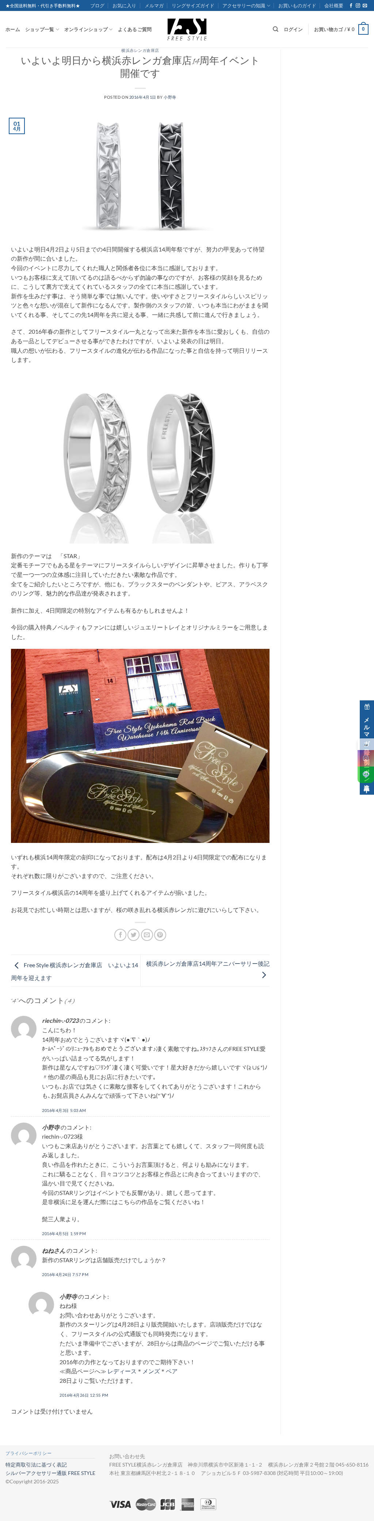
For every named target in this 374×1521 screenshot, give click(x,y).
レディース (122, 1370)
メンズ (151, 1370)
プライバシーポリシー (28, 1453)
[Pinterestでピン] (160, 935)
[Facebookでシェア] (120, 935)
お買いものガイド (297, 5)
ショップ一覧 (39, 29)
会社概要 (333, 5)
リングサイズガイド (193, 5)
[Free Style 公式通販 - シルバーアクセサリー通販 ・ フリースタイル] (187, 29)
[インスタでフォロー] (358, 5)
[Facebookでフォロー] (351, 5)
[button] (341, 29)
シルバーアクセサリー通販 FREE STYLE (50, 1473)
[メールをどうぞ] (365, 5)
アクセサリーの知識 (243, 5)
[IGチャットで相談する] (366, 758)
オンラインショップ (86, 29)
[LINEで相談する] (366, 775)
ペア (172, 1370)
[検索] (275, 29)
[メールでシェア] (147, 935)
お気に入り (124, 5)
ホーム (12, 29)
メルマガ (154, 5)
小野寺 (170, 97)
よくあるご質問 (135, 29)
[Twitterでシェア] (133, 935)
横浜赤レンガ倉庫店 (140, 51)
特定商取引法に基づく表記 (36, 1464)
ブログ (97, 5)
